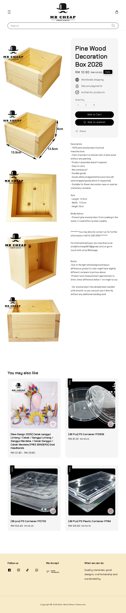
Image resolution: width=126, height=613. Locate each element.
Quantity (79, 99)
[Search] (113, 26)
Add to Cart (94, 114)
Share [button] (83, 131)
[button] (9, 12)
